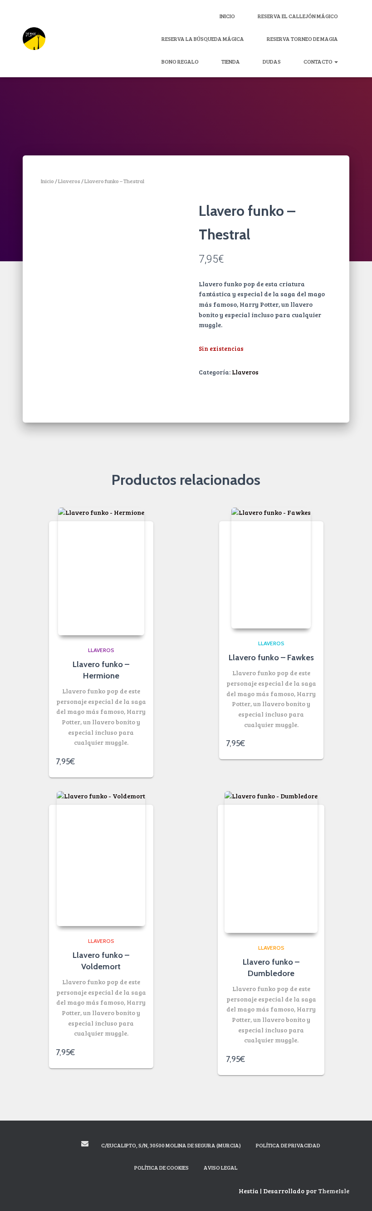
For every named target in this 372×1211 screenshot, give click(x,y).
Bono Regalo (180, 61)
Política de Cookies (161, 1167)
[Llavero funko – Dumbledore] (271, 862)
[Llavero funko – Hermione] (101, 571)
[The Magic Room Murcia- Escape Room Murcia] (34, 38)
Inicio (227, 16)
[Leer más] (142, 761)
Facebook (52, 1145)
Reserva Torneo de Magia (302, 38)
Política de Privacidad (288, 1145)
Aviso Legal (221, 1167)
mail (85, 1144)
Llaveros (69, 180)
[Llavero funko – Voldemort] (101, 858)
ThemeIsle (333, 1190)
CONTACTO (318, 61)
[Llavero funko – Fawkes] (271, 568)
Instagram (68, 1145)
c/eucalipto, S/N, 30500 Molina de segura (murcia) (171, 1145)
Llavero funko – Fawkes (271, 658)
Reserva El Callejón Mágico (298, 16)
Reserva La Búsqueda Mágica (203, 38)
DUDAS (272, 61)
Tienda (230, 61)
